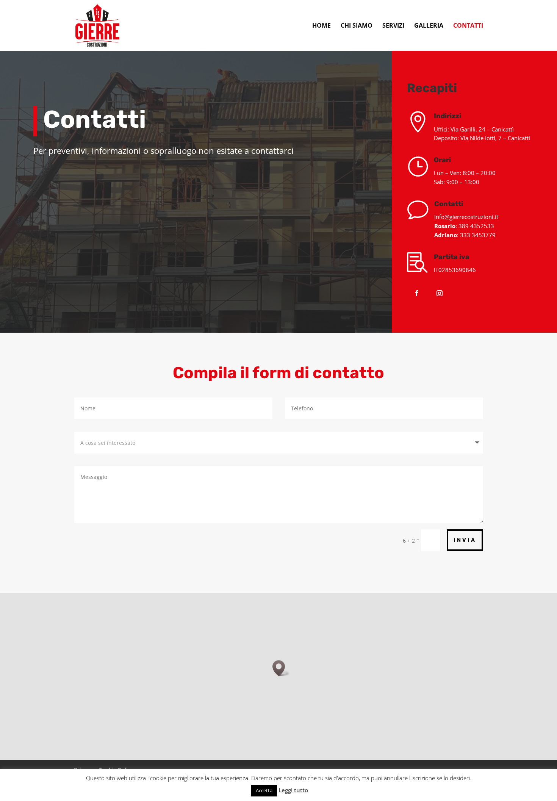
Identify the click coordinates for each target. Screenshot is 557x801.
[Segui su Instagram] (439, 293)
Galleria (428, 26)
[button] (281, 668)
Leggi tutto (293, 790)
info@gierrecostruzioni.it (466, 217)
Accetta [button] (264, 790)
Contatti (468, 26)
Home (321, 26)
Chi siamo (356, 26)
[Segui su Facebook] (417, 293)
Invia (465, 540)
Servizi (393, 26)
